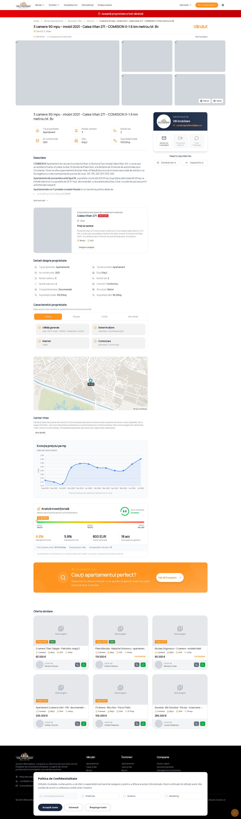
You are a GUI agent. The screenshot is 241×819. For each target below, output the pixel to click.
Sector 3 (91, 21)
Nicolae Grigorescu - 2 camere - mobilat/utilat (178, 648)
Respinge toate (98, 807)
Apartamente (92, 763)
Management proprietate (169, 770)
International (87, 5)
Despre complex (86, 247)
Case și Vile (91, 767)
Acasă (36, 21)
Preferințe (90, 796)
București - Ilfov (75, 21)
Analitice (131, 796)
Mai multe (184, 5)
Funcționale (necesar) (54, 796)
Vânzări (38, 5)
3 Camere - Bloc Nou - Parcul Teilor (113, 707)
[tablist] (91, 316)
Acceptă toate (50, 807)
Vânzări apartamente (53, 21)
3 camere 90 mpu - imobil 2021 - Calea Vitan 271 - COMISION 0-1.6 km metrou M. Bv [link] (136, 21)
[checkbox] (41, 796)
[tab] (48, 317)
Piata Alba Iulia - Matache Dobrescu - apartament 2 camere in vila (120, 648)
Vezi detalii (40, 432)
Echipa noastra (105, 5)
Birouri (89, 770)
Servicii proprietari (165, 767)
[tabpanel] (90, 336)
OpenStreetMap (141, 409)
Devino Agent (163, 763)
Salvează (74, 807)
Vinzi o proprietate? (207, 5)
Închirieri (53, 5)
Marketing (174, 796)
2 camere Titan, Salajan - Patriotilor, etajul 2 (58, 648)
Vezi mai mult (39, 200)
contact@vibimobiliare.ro (189, 125)
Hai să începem (167, 577)
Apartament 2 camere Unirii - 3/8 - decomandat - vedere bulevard (60, 707)
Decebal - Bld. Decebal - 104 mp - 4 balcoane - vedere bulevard (178, 707)
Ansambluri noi (70, 5)
